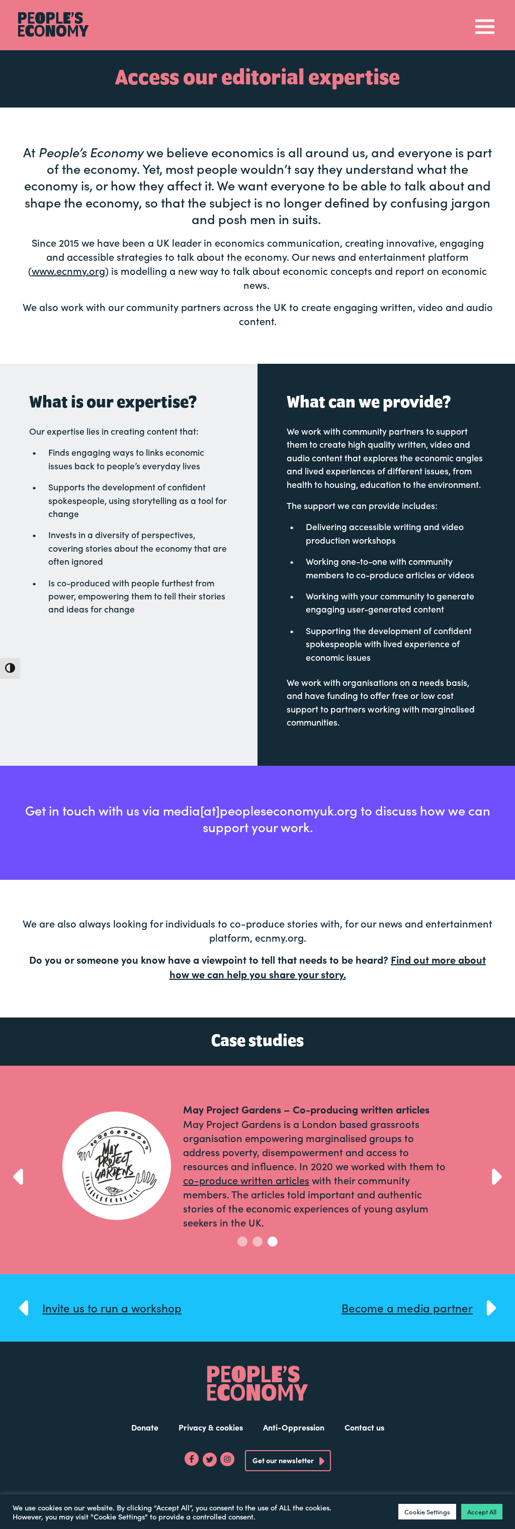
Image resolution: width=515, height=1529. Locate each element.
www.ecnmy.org (68, 270)
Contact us (364, 1427)
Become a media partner (407, 1307)
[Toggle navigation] (485, 25)
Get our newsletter (283, 1460)
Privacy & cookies (211, 1427)
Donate (144, 1427)
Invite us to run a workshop (112, 1307)
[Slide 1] (257, 1242)
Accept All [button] (481, 1511)
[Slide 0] (242, 1242)
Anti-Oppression (293, 1427)
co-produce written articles (246, 1180)
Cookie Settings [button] (427, 1511)
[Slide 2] (273, 1242)
